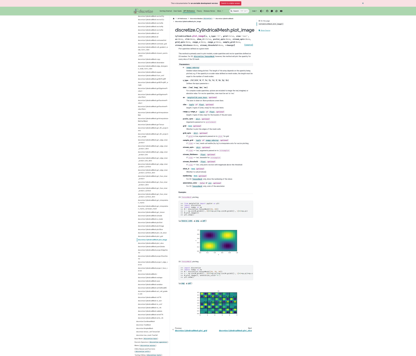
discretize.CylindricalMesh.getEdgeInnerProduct (153, 90)
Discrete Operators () (151, 342)
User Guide (178, 11)
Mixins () (145, 345)
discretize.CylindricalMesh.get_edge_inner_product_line (153, 153)
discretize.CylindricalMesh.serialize (150, 284)
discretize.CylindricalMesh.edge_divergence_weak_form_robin (153, 67)
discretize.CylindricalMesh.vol (148, 33)
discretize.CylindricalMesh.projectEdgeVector (153, 251)
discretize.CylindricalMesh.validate (150, 311)
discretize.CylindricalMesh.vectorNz (150, 30)
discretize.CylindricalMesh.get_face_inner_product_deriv (152, 183)
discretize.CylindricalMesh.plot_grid (150, 236)
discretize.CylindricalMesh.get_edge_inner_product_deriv (153, 147)
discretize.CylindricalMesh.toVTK (149, 297)
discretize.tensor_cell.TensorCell (148, 332)
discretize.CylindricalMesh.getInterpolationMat (153, 114)
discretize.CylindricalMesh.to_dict (150, 301)
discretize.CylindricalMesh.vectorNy (150, 27)
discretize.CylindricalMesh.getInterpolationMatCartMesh (153, 120)
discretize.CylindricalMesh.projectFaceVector (153, 257)
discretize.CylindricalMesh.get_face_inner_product (152, 177)
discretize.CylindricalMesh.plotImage (151, 226)
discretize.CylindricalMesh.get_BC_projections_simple (153, 135)
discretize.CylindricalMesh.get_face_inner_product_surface (152, 189)
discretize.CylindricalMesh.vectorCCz (151, 20)
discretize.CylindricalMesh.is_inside (150, 219)
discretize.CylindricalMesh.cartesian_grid (152, 44)
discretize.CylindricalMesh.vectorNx (150, 23)
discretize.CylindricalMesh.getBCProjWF (152, 79)
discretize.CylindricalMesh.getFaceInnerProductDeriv (152, 108)
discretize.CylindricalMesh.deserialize (151, 63)
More (219, 11)
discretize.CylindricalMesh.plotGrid (150, 223)
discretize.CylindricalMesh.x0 (148, 37)
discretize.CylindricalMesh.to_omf (150, 304)
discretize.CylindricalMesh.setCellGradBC (152, 288)
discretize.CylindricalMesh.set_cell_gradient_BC (152, 292)
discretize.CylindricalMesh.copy (149, 59)
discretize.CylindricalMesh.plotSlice (150, 229)
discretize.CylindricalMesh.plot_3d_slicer (152, 233)
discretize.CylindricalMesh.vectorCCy (151, 16)
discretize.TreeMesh (143, 325)
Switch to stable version (230, 3)
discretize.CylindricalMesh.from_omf (151, 75)
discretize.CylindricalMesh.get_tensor (151, 212)
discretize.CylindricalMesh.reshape (150, 278)
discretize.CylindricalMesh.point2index (151, 247)
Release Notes (209, 11)
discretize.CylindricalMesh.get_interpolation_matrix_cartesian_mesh (153, 207)
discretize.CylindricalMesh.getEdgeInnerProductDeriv (153, 96)
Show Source (265, 30)
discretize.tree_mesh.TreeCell (147, 335)
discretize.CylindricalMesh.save (149, 281)
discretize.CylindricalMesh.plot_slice (151, 243)
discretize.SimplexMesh (144, 328)
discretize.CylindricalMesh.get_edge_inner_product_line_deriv (153, 159)
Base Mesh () (146, 339)
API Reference (189, 11)
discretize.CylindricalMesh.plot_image (152, 240)
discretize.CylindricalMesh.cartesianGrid (152, 40)
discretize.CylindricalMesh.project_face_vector (152, 269)
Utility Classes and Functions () (145, 350)
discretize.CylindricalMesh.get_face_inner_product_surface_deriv (152, 195)
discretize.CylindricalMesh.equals (149, 72)
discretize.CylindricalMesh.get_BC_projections (153, 129)
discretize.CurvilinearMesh (145, 321)
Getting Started (166, 11)
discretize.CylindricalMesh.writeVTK (150, 314)
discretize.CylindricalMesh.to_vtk (149, 308)
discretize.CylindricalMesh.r (147, 274)
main (254, 11)
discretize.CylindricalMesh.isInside (150, 216)
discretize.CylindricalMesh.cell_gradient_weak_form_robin (153, 48)
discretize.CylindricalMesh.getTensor (151, 125)
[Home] (174, 18)
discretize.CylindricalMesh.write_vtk (150, 318)
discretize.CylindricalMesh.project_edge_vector (153, 263)
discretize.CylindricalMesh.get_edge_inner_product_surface (153, 165)
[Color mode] (262, 11)
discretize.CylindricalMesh (224, 18)
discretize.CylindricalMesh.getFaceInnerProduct (152, 102)
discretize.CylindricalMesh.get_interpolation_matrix (153, 201)
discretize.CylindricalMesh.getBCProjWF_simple (153, 84)
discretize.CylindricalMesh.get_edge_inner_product (153, 141)
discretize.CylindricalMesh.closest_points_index (152, 54)
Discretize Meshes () (201, 18)
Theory (199, 11)
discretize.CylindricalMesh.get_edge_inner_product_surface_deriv (153, 171)
